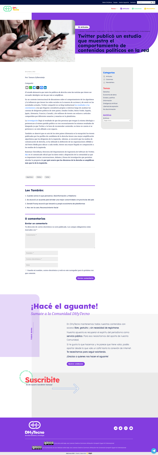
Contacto (133, 2)
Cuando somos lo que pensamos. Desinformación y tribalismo (51, 196)
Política (39, 177)
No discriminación (145, 31)
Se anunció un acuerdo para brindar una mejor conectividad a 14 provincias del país (60, 200)
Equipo (115, 2)
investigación (32, 120)
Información (110, 31)
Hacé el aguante (124, 2)
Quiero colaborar (75, 364)
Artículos (126, 8)
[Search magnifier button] (154, 2)
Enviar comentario (85, 278)
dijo (26, 154)
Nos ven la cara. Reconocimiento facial (42, 207)
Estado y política (101, 31)
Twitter (47, 177)
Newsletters (151, 8)
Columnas (138, 8)
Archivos (106, 118)
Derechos (82, 31)
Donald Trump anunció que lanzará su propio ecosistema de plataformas (56, 204)
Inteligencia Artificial (120, 31)
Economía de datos (91, 31)
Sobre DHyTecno (107, 2)
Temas (113, 8)
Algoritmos (30, 177)
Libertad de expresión (133, 31)
